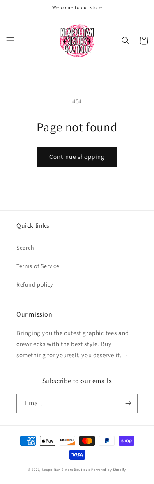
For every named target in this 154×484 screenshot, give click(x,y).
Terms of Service (38, 266)
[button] (10, 41)
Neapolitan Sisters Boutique (66, 469)
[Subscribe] (128, 403)
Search (25, 247)
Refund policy (34, 284)
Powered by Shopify (108, 469)
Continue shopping (77, 157)
